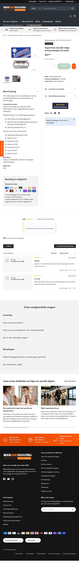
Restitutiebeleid (41, 553)
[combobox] (52, 8)
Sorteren (54, 253)
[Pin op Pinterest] (59, 113)
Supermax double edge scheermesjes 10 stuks (36, 35)
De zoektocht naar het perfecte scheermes (17, 409)
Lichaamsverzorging (48, 476)
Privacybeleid (19, 553)
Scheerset (44, 487)
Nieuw (38, 21)
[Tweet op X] (51, 113)
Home (4, 35)
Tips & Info (42, 1)
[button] (75, 16)
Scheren (44, 460)
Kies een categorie (10, 21)
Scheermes (45, 483)
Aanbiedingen (48, 21)
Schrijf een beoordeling (66, 246)
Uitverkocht (64, 66)
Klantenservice (8, 501)
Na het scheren (46, 464)
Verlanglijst (32, 1)
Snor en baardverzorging (49, 468)
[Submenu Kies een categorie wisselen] (19, 21)
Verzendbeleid (30, 553)
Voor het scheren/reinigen (50, 457)
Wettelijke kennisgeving (69, 553)
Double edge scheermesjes (15, 35)
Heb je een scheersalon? (11, 521)
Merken (58, 21)
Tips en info (7, 505)
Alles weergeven (70, 381)
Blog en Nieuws (8, 513)
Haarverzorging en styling (50, 472)
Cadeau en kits (46, 491)
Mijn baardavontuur (50, 408)
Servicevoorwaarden (54, 553)
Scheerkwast (45, 480)
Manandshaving (50, 40)
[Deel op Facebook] (55, 113)
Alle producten (27, 21)
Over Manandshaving (10, 509)
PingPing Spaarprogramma (13, 25)
